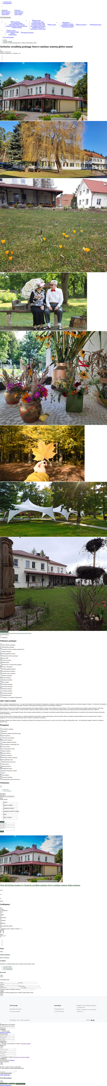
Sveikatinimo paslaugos (28, 32)
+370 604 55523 (7, 2)
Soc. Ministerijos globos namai (38, 26)
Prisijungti (11, 1060)
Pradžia (5, 40)
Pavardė (20, 982)
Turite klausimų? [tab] (7, 791)
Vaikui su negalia (7, 817)
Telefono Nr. (3, 987)
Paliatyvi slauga (11, 30)
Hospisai (12, 33)
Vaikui (4, 814)
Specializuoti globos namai (38, 24)
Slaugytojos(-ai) (4, 1083)
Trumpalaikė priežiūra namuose (17, 24)
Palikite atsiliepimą (5, 954)
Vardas (2, 982)
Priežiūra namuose (20, 1083)
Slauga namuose (16, 22)
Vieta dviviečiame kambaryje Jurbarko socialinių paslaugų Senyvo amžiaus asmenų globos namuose (40, 885)
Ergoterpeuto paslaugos (67, 26)
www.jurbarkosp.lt (7, 969)
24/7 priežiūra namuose (17, 23)
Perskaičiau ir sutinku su (15, 1057)
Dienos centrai (52, 24)
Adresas (2, 984)
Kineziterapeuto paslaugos (67, 25)
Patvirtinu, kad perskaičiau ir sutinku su (16, 1043)
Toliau (2, 991)
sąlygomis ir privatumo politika (21, 1057)
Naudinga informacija (15, 1009)
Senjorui (5, 802)
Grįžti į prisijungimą (5, 1075)
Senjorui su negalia (8, 805)
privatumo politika (26, 1043)
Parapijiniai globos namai (38, 27)
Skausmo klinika (12, 34)
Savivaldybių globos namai (38, 23)
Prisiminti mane (6, 1031)
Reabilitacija (67, 22)
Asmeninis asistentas (17, 27)
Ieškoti (2, 821)
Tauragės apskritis (7, 41)
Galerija (2, 633)
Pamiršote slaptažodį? (5, 1032)
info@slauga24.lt (7, 3)
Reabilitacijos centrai (67, 24)
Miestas (2, 986)
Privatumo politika (15, 1011)
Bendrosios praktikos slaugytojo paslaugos (16, 26)
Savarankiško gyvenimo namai (38, 29)
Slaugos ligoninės (81, 24)
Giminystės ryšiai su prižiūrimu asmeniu (10, 989)
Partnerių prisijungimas (5, 1085)
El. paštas (23, 987)
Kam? (1, 798)
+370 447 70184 (7, 966)
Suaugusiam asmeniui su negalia (11, 811)
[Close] (1, 976)
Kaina (1, 901)
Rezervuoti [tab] (6, 789)
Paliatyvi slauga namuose (12, 32)
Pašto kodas (22, 986)
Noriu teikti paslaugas (5, 17)
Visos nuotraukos (4, 632)
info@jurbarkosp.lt (7, 968)
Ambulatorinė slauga (96, 24)
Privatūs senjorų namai (38, 22)
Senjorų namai (37, 20)
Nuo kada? (2, 793)
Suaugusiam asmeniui (8, 808)
